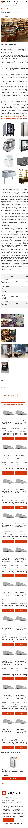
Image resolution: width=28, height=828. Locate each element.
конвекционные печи (10, 116)
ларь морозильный (17, 118)
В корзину (8, 438)
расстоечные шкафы (6, 118)
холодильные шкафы (21, 116)
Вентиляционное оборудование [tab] (13, 404)
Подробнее (14, 778)
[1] (19, 775)
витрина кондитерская (17, 119)
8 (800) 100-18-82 (18, 1)
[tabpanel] (14, 768)
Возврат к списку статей (9, 395)
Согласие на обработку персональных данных (13, 824)
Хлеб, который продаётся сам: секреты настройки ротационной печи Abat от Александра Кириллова (13, 771)
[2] (20, 775)
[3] (22, 775)
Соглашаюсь (8, 820)
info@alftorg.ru (17, 3)
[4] (23, 775)
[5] (25, 775)
